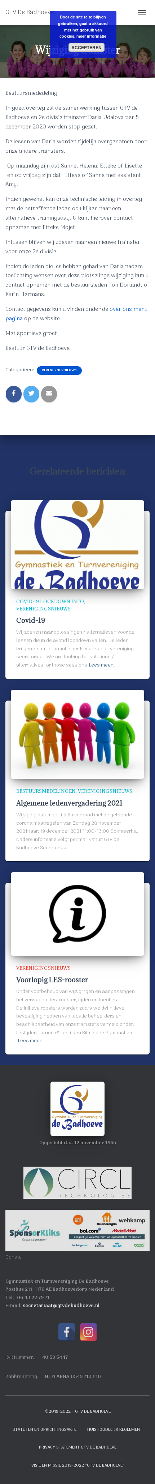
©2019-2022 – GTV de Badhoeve (78, 1411)
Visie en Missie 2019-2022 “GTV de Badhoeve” (77, 1465)
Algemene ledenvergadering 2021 (69, 803)
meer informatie (91, 36)
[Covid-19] (77, 545)
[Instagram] (88, 1332)
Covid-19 (30, 620)
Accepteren (86, 47)
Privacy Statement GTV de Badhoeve (77, 1447)
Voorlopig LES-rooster (52, 979)
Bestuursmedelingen (46, 791)
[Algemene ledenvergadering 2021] (77, 734)
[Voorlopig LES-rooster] (77, 914)
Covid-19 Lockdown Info (50, 601)
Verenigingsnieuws (59, 370)
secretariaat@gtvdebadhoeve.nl (61, 1306)
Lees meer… (102, 665)
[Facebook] (67, 1332)
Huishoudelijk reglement (114, 1429)
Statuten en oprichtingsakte (44, 1429)
